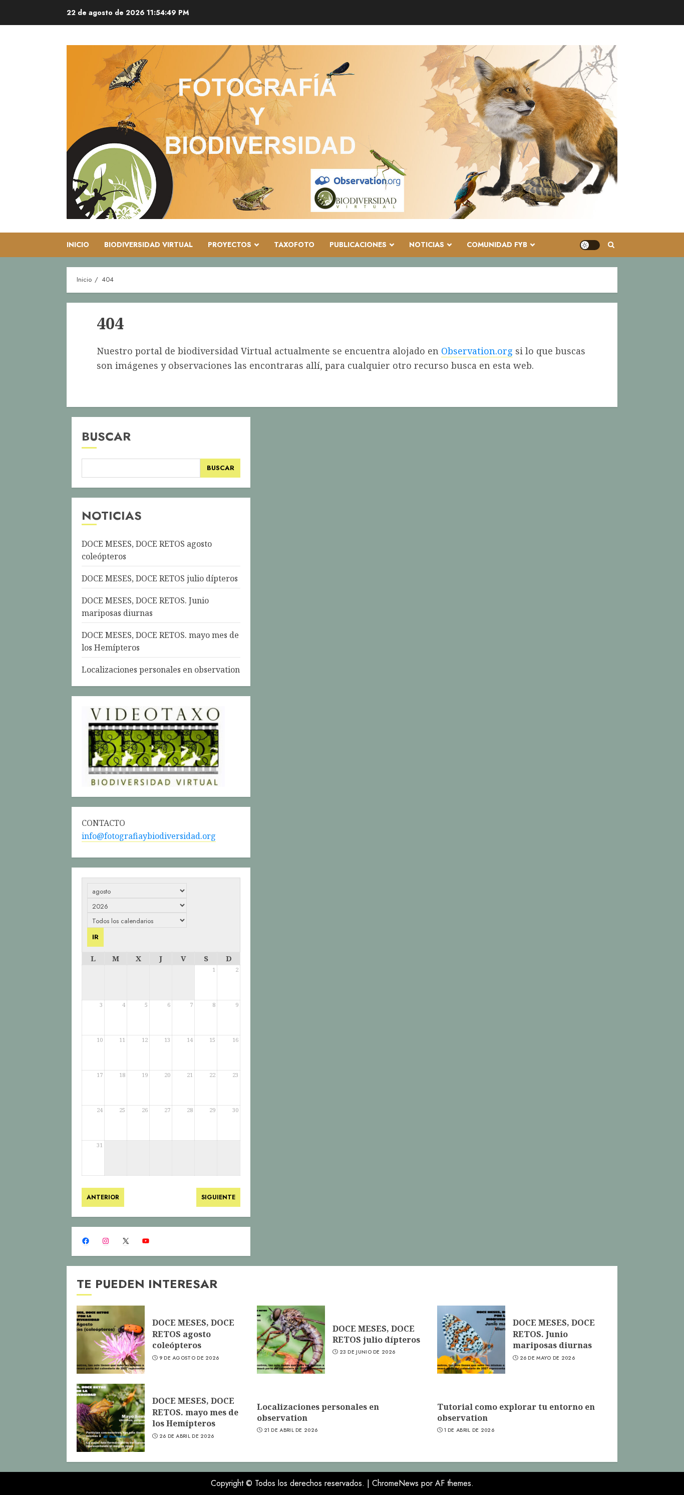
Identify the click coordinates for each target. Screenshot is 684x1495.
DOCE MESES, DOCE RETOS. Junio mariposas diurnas (554, 1334)
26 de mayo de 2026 (547, 1358)
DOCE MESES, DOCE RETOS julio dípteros (160, 578)
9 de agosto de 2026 (189, 1358)
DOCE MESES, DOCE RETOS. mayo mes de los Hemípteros (195, 1412)
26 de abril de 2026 (186, 1436)
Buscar (106, 436)
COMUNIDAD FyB (497, 245)
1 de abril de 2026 (469, 1430)
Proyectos (229, 245)
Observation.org (477, 351)
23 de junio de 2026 (367, 1352)
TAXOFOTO (294, 245)
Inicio (78, 245)
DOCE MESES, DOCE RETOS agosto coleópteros (193, 1334)
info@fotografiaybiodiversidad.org (149, 835)
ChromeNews (395, 1483)
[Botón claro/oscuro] (590, 245)
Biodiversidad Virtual (148, 245)
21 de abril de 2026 (291, 1430)
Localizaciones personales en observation (161, 669)
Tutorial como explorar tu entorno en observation (516, 1412)
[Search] (611, 245)
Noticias (426, 245)
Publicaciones (358, 245)
